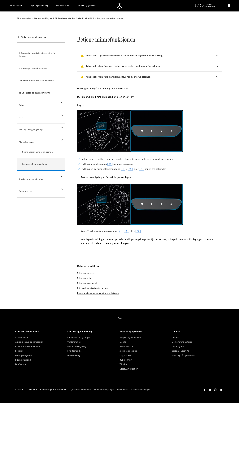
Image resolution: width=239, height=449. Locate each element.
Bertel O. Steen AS (180, 350)
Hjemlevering (73, 355)
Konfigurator (21, 364)
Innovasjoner (178, 346)
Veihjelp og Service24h (130, 337)
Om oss (175, 337)
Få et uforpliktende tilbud (27, 346)
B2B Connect (125, 359)
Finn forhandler (74, 350)
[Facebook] (204, 389)
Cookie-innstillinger (140, 389)
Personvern (122, 389)
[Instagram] (215, 389)
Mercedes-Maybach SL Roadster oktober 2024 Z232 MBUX (64, 18)
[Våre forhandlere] (229, 5)
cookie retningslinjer (104, 389)
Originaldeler (125, 355)
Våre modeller (21, 337)
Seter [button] (21, 105)
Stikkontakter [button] (26, 191)
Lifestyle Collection (128, 368)
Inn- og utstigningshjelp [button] (31, 129)
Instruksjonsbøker (128, 350)
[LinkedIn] (220, 389)
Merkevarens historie (182, 341)
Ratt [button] (21, 117)
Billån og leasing (23, 359)
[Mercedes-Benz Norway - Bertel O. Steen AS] (119, 6)
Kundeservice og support (79, 337)
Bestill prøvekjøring (76, 346)
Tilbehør (123, 364)
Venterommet (73, 341)
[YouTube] (210, 389)
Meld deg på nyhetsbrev (183, 355)
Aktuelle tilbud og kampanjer (29, 341)
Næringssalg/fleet (23, 355)
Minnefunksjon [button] (26, 142)
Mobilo (122, 341)
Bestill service (126, 346)
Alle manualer (24, 18)
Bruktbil (19, 350)
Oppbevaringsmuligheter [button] (31, 179)
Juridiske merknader (81, 389)
